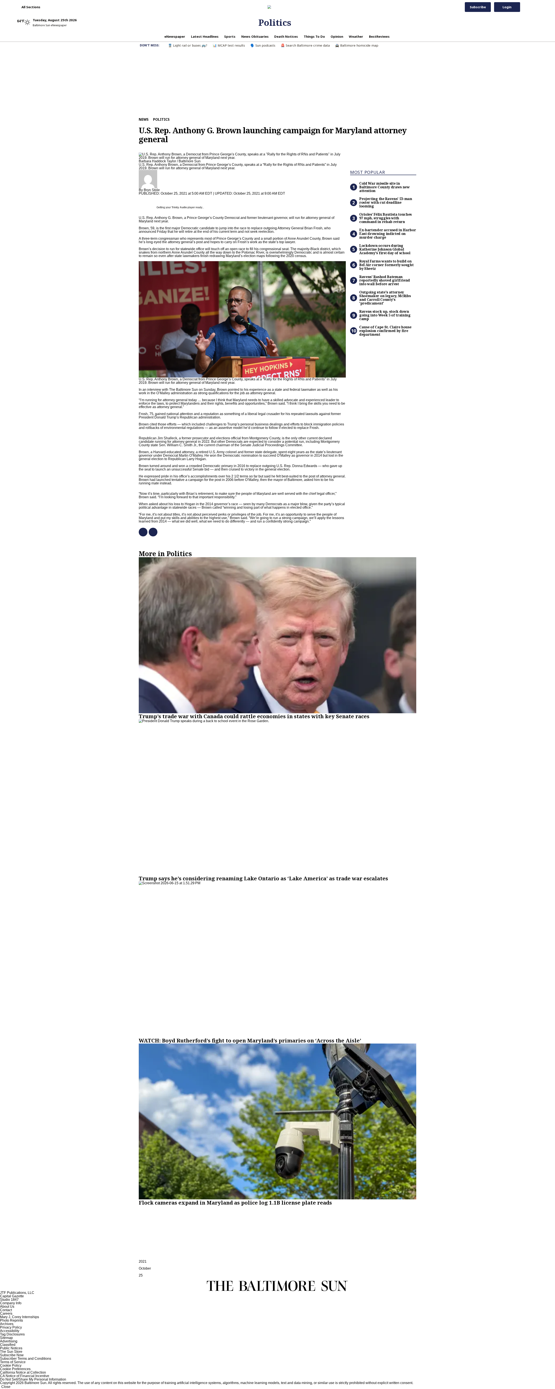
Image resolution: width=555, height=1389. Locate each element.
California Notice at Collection (23, 1372)
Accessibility (9, 1331)
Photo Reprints (11, 1320)
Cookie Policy (10, 1365)
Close (5, 1387)
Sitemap (6, 1338)
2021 (143, 1261)
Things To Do (314, 36)
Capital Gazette (12, 1296)
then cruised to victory (238, 469)
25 (141, 1275)
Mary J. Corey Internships (19, 1317)
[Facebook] (141, 532)
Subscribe (478, 7)
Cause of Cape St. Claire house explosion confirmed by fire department (385, 331)
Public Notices (11, 1348)
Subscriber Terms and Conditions (25, 1358)
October (145, 1268)
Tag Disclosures (12, 1334)
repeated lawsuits (304, 414)
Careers (6, 1313)
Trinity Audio (179, 207)
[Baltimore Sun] (275, 7)
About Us (7, 1306)
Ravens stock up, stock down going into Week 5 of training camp (385, 315)
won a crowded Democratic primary (206, 466)
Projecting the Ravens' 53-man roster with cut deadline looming (385, 202)
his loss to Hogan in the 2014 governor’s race (203, 504)
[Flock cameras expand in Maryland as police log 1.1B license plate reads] (277, 1122)
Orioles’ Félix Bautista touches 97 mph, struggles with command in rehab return (385, 218)
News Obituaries (255, 36)
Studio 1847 (9, 1299)
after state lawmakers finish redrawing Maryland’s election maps (216, 256)
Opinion (337, 36)
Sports (229, 36)
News (144, 119)
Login (507, 7)
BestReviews (379, 36)
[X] (151, 532)
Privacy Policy (11, 1327)
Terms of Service (13, 1362)
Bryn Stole (152, 190)
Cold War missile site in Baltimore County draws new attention (384, 187)
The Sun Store (11, 1351)
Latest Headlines (205, 36)
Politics (274, 22)
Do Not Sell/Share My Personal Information (33, 1379)
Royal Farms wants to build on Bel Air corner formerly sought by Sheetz (386, 265)
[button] (29, 7)
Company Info (10, 1303)
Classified (7, 1345)
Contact (6, 1310)
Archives (6, 1324)
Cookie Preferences (15, 1369)
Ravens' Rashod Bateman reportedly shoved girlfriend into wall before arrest (384, 280)
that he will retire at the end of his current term (202, 231)
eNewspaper (174, 36)
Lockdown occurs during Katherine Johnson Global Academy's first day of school (384, 249)
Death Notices (286, 36)
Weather (356, 36)
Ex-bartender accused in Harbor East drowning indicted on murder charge (387, 234)
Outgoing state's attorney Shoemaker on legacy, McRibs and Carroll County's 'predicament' (385, 298)
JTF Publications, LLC (17, 1293)
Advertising (8, 1341)
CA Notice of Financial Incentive (24, 1376)
